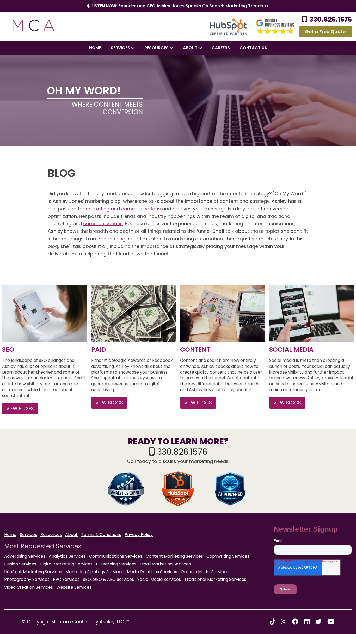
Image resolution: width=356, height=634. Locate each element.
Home (95, 48)
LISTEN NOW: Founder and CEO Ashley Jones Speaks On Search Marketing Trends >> (179, 6)
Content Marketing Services (174, 556)
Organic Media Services (205, 572)
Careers (221, 48)
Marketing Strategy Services (94, 572)
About (71, 535)
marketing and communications (123, 208)
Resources (157, 48)
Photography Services (27, 579)
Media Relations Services (152, 572)
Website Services (73, 587)
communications (103, 223)
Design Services (20, 564)
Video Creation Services (28, 587)
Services (121, 48)
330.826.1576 (330, 19)
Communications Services (115, 556)
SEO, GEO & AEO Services (108, 579)
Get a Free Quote (325, 31)
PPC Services (66, 579)
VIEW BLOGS (20, 408)
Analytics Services (67, 556)
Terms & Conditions (101, 535)
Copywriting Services (227, 556)
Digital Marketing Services (66, 564)
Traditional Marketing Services (215, 579)
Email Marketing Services (165, 564)
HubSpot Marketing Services (33, 572)
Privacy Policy (139, 535)
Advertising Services (24, 556)
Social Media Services (159, 579)
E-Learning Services (116, 564)
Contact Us (253, 48)
